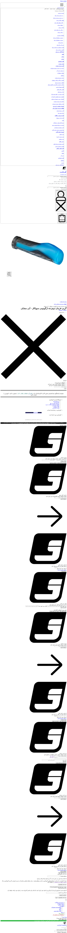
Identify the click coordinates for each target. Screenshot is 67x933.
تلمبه (63, 120)
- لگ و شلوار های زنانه (59, 22)
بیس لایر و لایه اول (60, 45)
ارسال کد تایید (63, 499)
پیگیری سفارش (56, 406)
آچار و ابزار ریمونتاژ (60, 118)
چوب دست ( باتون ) (60, 136)
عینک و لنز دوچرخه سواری (59, 101)
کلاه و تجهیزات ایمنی (60, 87)
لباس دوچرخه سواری (60, 65)
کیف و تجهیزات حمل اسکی (58, 144)
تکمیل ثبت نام (63, 871)
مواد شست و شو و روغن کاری (58, 130)
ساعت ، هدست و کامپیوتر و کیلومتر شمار (56, 84)
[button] (9, 274)
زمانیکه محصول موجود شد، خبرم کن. (57, 385)
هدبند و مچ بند (61, 63)
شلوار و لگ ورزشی (60, 20)
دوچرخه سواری (63, 301)
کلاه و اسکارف (61, 61)
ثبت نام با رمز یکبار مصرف (61, 762)
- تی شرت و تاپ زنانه (59, 15)
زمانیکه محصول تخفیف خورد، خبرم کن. (56, 384)
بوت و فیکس (61, 139)
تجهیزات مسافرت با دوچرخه (58, 106)
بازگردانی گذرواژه (63, 895)
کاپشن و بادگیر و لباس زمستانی (58, 80)
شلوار (63, 153)
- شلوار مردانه (60, 25)
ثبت (65, 388)
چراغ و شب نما (61, 113)
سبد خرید (64, 917)
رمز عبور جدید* (63, 606)
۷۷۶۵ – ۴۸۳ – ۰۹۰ (22, 393)
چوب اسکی (61, 134)
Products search (63, 176)
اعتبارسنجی (64, 571)
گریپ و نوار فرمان (60, 110)
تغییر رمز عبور (63, 607)
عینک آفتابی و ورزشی (59, 51)
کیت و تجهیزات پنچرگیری (59, 127)
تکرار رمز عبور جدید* (42, 606)
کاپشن (62, 150)
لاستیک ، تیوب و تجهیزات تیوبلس (57, 99)
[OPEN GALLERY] (38, 276)
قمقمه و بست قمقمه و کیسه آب (57, 96)
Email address (63, 876)
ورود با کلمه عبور (63, 611)
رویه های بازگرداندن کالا (54, 403)
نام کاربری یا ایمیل (62, 892)
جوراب (62, 59)
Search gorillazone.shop (61, 929)
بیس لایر (62, 155)
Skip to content (63, 1)
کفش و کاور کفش (60, 89)
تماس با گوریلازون (55, 407)
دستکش (62, 75)
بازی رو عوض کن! (63, 174)
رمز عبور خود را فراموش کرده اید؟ (56, 886)
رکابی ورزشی (61, 27)
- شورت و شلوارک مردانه (58, 37)
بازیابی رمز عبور (53, 462)
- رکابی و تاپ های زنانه (58, 30)
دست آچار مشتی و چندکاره (58, 122)
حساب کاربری (56, 402)
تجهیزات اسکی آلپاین (60, 132)
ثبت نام (61, 425)
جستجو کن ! (64, 177)
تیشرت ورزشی (61, 13)
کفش (63, 54)
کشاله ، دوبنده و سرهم (59, 82)
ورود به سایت (63, 461)
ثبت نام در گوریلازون (62, 884)
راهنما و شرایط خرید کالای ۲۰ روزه (52, 404)
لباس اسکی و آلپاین (60, 148)
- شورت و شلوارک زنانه (58, 40)
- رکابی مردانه (60, 32)
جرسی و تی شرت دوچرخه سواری (57, 68)
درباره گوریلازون (56, 401)
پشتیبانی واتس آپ (55, 405)
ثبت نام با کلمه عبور (62, 872)
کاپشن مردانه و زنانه (60, 49)
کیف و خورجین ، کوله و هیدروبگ (57, 94)
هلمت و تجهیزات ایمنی (59, 146)
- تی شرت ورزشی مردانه (58, 18)
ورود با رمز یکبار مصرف (61, 462)
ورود (65, 425)
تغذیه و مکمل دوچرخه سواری (58, 104)
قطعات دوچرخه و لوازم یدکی (58, 108)
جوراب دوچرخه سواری (59, 77)
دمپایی (62, 56)
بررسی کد (52, 757)
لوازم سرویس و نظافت (59, 115)
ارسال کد (52, 756)
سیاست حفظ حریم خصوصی (60, 882)
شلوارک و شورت (60, 35)
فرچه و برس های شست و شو (58, 125)
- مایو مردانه (60, 42)
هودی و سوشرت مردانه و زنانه (58, 47)
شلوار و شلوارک (60, 73)
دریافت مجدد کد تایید (62, 570)
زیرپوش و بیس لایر (60, 70)
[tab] (60, 8)
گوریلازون (63, 172)
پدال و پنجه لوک (61, 92)
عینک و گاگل (61, 141)
